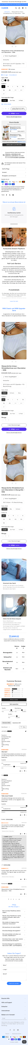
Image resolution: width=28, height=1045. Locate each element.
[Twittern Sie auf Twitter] (9, 195)
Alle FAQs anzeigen (13, 906)
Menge (3, 417)
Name (5, 965)
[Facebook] (10, 1030)
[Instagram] (14, 1030)
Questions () (17, 722)
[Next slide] (15, 46)
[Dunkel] (22, 8)
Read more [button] (4, 757)
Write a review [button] (14, 699)
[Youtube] (18, 1030)
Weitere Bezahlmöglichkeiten (14, 116)
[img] (4, 749)
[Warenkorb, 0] (19, 7)
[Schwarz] (5, 80)
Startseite (7, 12)
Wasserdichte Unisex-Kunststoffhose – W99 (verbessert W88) (15, 135)
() (14, 144)
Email (3, 1018)
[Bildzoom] (14, 30)
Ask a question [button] (14, 704)
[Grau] (8, 80)
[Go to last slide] (12, 46)
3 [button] (13, 899)
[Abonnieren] (25, 1018)
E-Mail (5, 969)
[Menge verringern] (3, 109)
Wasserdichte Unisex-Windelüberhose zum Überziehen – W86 (15, 127)
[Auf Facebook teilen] (6, 195)
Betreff (5, 974)
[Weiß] (2, 80)
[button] (25, 7)
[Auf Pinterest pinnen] (13, 195)
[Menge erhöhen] (8, 109)
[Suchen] (16, 7)
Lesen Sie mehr (14, 301)
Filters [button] (24, 727)
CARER (16, 1042)
